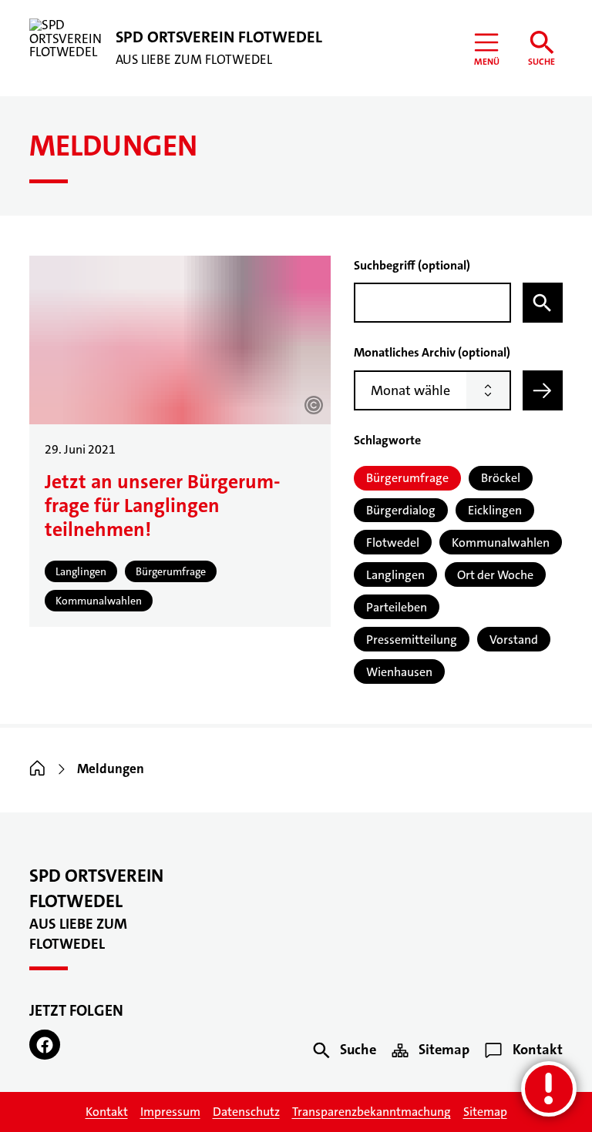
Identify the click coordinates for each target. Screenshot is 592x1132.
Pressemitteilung (411, 639)
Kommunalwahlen (501, 542)
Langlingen (395, 575)
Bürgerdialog (401, 510)
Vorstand (513, 639)
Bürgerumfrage (407, 478)
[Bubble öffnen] (549, 1089)
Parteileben (396, 607)
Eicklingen (495, 510)
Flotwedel (392, 542)
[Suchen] (543, 303)
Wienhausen (399, 672)
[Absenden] (543, 390)
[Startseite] (37, 769)
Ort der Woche (495, 575)
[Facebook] (44, 1045)
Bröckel (500, 478)
